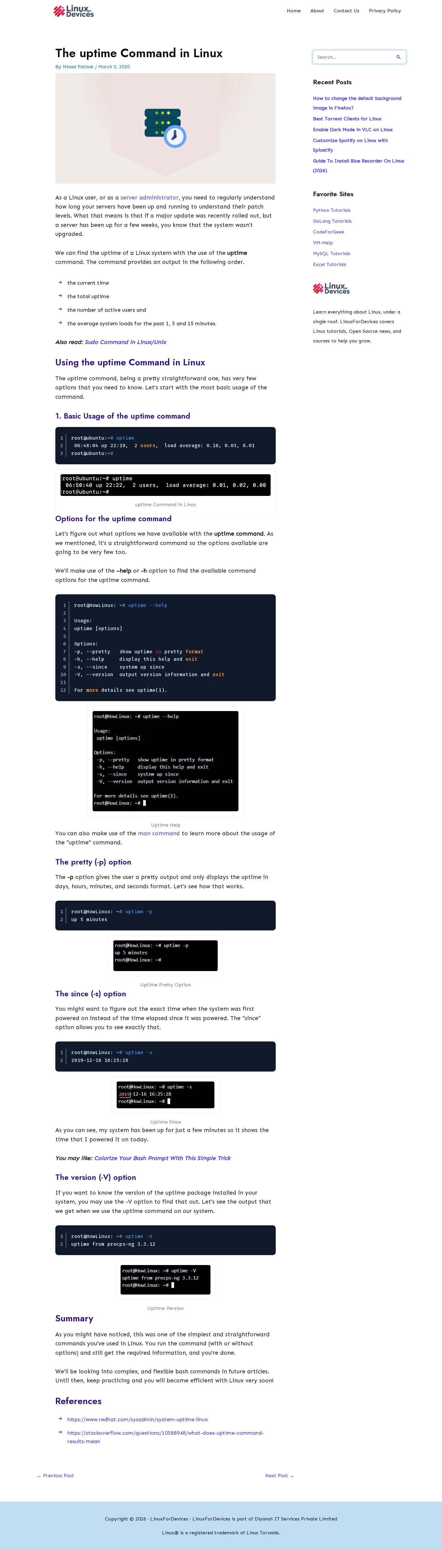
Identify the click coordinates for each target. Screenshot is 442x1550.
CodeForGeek (328, 232)
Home (294, 11)
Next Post (279, 1475)
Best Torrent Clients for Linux (347, 119)
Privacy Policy (385, 11)
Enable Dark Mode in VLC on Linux (353, 129)
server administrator (150, 197)
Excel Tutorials (329, 264)
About (317, 11)
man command (159, 833)
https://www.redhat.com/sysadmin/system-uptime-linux (137, 1419)
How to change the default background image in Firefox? (357, 103)
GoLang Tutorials (332, 221)
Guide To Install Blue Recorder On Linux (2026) (358, 165)
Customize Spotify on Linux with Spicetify (350, 145)
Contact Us (346, 11)
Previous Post (55, 1475)
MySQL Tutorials (331, 253)
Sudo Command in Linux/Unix (125, 342)
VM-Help (323, 243)
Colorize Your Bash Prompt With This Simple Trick (162, 1158)
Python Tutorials (332, 210)
